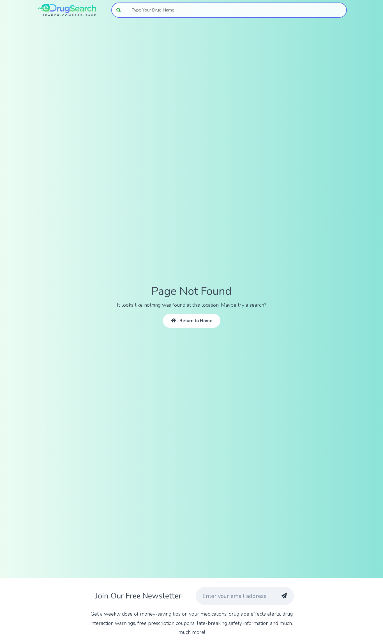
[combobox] (236, 10)
